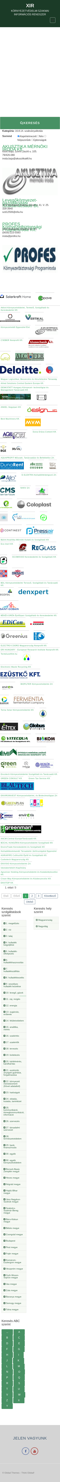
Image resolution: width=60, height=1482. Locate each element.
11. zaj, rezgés (12, 999)
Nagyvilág (43, 926)
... (7, 1332)
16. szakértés (12, 1036)
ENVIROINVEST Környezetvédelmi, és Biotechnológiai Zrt (29, 796)
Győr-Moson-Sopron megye (11, 1276)
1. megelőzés (12, 923)
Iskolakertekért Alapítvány (13, 868)
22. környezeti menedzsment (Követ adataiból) (12, 1083)
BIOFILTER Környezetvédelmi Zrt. (37, 684)
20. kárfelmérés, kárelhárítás (13, 1062)
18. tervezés (11, 1048)
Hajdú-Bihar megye (11, 1191)
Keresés (31, 123)
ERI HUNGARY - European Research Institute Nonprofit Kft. (30, 650)
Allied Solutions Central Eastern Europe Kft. (22, 383)
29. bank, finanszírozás (10, 1146)
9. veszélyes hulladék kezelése (12, 985)
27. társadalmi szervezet (12, 1128)
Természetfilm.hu (9, 654)
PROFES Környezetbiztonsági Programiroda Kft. (22, 227)
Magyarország (45, 920)
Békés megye (12, 1228)
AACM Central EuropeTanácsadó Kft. (19, 839)
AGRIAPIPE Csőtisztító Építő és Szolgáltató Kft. (24, 855)
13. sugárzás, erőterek (11, 1013)
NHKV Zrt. (25, 488)
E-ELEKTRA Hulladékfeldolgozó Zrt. (39, 475)
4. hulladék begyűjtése (10, 943)
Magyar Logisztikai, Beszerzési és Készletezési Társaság (29, 379)
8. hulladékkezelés (14, 977)
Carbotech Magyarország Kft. (15, 859)
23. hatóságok (12, 1092)
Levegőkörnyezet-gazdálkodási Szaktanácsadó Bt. (20, 203)
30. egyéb (10, 1154)
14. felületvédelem (14, 1020)
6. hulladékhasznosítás (13, 961)
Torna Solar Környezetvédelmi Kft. (17, 710)
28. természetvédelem (13, 1137)
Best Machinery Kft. (10, 419)
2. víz (8, 929)
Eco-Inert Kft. (7, 544)
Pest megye (11, 1247)
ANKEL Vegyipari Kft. (11, 407)
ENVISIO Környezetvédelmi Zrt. (16, 864)
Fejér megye (11, 1253)
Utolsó (29, 901)
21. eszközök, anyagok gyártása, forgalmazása (13, 1072)
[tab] (13, 923)
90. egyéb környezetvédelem (12, 1161)
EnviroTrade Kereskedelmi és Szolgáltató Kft (23, 847)
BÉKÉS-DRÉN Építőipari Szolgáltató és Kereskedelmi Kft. (29, 615)
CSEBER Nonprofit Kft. (12, 340)
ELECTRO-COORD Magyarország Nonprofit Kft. (24, 646)
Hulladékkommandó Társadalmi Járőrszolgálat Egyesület (29, 851)
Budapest (10, 1241)
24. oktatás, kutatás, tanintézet (12, 1100)
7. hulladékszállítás (12, 970)
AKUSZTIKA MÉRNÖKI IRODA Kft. (25, 148)
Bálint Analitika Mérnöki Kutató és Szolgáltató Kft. (25, 540)
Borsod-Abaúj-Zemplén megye (12, 1170)
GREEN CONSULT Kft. (11, 778)
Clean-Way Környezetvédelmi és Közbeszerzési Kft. (26, 879)
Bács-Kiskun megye (11, 1220)
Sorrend (7, 136)
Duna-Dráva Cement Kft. (45, 432)
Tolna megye (11, 1309)
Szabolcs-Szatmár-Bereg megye (11, 1210)
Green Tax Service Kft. (39, 778)
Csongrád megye (14, 1234)
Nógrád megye (12, 1184)
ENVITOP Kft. (7, 883)
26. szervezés (12, 1121)
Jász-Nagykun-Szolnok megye (12, 1200)
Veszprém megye (14, 1268)
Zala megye (11, 1290)
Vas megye (11, 1284)
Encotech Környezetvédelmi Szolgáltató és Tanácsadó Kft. (29, 774)
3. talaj (8, 936)
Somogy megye (13, 1303)
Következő (50, 896)
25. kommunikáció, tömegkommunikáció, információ (14, 1111)
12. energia (11, 1005)
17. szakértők (12, 1042)
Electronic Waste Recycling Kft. (16, 667)
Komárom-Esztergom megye (12, 1261)
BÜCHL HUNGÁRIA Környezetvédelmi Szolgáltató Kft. (27, 843)
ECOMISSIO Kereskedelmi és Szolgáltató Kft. (34, 557)
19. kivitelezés (12, 1055)
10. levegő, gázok (14, 992)
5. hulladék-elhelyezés (10, 952)
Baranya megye (13, 1296)
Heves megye (12, 1177)
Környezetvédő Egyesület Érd (15, 327)
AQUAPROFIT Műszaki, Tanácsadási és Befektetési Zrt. (28, 458)
